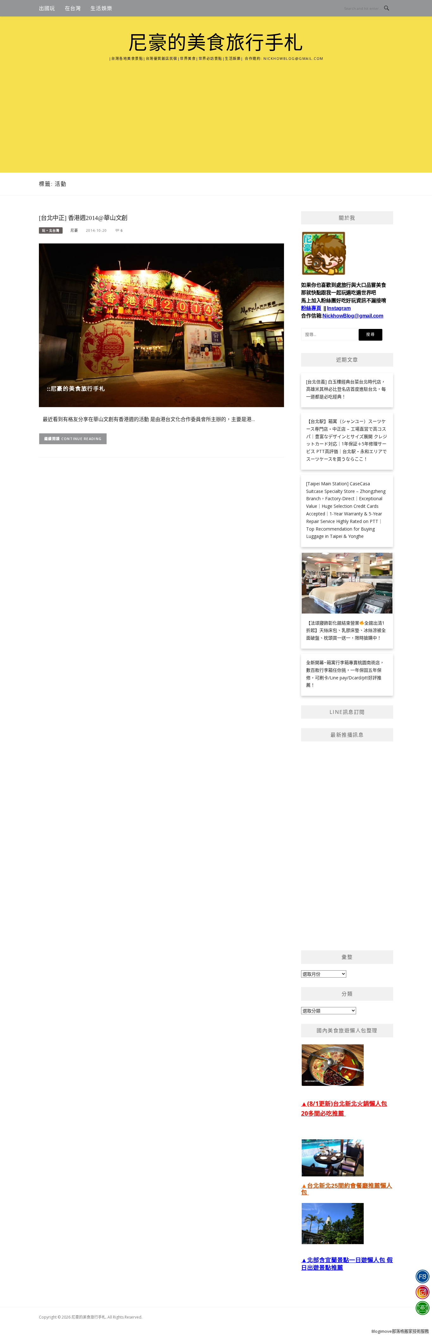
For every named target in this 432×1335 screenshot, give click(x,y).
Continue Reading (81, 438)
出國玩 (47, 8)
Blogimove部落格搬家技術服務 (400, 1331)
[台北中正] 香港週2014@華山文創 (83, 218)
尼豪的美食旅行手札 (216, 43)
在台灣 (73, 8)
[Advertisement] (216, 109)
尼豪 (74, 230)
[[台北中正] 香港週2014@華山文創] (161, 325)
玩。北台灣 (50, 230)
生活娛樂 (101, 8)
